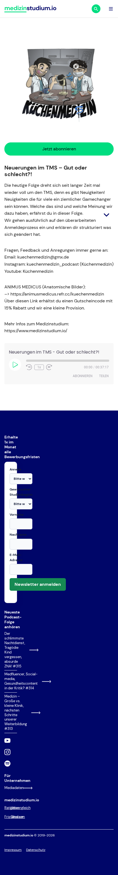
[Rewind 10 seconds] (29, 367)
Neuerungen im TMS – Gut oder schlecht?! (45, 171)
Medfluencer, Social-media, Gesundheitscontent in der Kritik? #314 (10, 681)
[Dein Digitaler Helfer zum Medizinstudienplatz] (30, 9)
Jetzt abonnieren (59, 149)
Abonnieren (82, 376)
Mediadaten (10, 787)
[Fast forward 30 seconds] (49, 367)
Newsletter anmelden (38, 584)
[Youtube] (7, 741)
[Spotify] (7, 764)
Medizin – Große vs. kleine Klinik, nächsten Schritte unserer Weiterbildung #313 (10, 712)
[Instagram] (7, 752)
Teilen (104, 376)
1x (39, 367)
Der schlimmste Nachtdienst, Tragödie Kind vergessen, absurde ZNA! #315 (10, 650)
